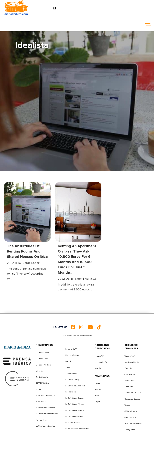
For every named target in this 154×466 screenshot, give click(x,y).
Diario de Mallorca (43, 365)
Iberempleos (130, 381)
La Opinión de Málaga (74, 404)
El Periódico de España (45, 408)
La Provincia (70, 392)
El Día (38, 389)
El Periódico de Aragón (45, 395)
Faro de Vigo (41, 420)
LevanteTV (99, 356)
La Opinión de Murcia (74, 410)
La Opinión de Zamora (75, 398)
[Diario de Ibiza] (17, 347)
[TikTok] (99, 327)
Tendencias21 (130, 356)
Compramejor (130, 374)
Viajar (97, 402)
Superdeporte (71, 374)
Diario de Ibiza (42, 359)
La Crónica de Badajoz (45, 426)
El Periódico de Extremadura (77, 429)
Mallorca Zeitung (72, 355)
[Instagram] (81, 327)
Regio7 (68, 361)
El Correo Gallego (72, 380)
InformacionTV (101, 362)
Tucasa (127, 405)
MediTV (98, 368)
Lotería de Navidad (133, 393)
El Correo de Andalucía (75, 386)
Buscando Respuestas (133, 423)
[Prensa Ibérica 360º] (17, 378)
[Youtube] (90, 327)
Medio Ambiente (132, 362)
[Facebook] (73, 327)
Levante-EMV (71, 349)
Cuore (97, 383)
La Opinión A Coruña (74, 416)
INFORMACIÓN (42, 383)
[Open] (148, 25)
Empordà (39, 371)
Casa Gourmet (131, 417)
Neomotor (129, 387)
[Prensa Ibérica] (17, 360)
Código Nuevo (131, 411)
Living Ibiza (130, 430)
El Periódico (41, 401)
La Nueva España (72, 423)
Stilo (97, 396)
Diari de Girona (42, 353)
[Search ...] (54, 8)
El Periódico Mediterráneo (47, 414)
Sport (67, 368)
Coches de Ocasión (132, 399)
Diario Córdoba (42, 377)
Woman (98, 389)
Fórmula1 (128, 368)
